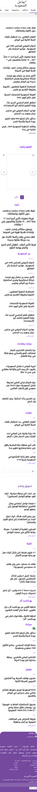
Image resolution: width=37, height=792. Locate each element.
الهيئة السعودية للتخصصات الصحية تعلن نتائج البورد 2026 (20, 96)
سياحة (34, 628)
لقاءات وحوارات (13, 769)
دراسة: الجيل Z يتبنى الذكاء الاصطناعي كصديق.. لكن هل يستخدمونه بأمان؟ (23, 579)
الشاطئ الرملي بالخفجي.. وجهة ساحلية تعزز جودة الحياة (21, 658)
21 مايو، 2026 (32, 405)
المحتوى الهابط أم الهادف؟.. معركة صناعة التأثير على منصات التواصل (20, 530)
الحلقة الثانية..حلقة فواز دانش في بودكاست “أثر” (20, 617)
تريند (35, 769)
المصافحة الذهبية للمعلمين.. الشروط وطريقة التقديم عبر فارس (19, 88)
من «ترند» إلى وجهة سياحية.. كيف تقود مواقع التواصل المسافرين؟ (20, 495)
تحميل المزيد (32, 133)
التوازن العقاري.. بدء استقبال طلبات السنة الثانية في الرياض (20, 38)
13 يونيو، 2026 (32, 359)
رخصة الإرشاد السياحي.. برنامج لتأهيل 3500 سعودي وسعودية (19, 646)
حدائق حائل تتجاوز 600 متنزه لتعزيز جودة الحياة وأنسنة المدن (20, 120)
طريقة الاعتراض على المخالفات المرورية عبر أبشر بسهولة (22, 720)
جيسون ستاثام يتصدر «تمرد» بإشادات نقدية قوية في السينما (19, 69)
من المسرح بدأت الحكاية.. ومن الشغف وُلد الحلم (19, 400)
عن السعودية (15, 10)
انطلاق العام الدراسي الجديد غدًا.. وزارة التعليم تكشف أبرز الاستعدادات (19, 104)
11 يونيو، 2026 (32, 375)
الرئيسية (33, 10)
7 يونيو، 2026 (32, 391)
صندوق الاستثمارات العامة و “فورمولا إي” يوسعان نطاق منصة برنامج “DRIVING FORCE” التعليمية (19, 707)
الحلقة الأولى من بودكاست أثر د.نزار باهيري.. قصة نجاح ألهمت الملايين (20, 608)
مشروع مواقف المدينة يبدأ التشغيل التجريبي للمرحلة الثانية (20, 679)
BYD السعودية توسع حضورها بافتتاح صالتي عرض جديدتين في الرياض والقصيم (19, 693)
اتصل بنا (17, 760)
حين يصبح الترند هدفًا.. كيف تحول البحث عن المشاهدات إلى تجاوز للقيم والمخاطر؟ (19, 519)
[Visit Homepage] (18, 3)
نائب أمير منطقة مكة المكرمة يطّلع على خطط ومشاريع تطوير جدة (20, 446)
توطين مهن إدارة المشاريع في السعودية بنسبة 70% (22, 458)
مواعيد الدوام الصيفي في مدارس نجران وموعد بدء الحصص (21, 112)
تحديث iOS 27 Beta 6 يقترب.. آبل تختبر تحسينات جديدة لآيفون (19, 592)
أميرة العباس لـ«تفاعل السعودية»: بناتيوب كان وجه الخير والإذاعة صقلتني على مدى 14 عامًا (19, 369)
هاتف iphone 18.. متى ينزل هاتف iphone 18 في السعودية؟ (21, 565)
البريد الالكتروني (32, 782)
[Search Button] (3, 4)
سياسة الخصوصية (26, 760)
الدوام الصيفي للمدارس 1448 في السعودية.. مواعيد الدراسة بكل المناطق (21, 49)
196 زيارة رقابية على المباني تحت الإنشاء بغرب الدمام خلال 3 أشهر (21, 435)
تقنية (34, 548)
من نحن (35, 760)
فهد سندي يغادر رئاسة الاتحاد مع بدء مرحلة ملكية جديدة (18, 238)
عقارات (33, 417)
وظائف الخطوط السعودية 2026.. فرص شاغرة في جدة (19, 128)
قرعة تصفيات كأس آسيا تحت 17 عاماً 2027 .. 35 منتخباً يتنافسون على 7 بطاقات (20, 60)
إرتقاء (16, 767)
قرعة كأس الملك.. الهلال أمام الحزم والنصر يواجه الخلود (18, 246)
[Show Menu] (34, 4)
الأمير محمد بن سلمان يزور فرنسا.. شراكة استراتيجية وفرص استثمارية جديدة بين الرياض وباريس (20, 79)
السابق (32, 336)
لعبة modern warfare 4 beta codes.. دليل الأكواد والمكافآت (20, 29)
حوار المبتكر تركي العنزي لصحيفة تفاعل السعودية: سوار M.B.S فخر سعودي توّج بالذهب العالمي (21, 385)
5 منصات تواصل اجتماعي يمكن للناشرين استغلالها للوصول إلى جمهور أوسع (22, 506)
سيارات (7, 10)
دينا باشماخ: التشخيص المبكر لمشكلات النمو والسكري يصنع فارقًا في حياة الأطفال (20, 353)
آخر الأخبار (25, 10)
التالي (16, 197)
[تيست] (20, 171)
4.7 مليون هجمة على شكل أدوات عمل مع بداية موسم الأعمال (19, 554)
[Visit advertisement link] (18, 15)
